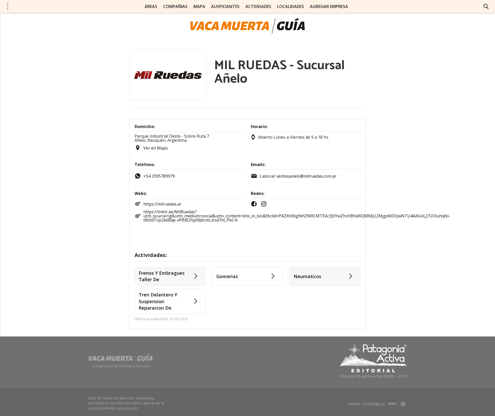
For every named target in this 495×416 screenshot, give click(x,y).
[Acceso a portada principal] (44, 6)
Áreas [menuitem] (151, 6)
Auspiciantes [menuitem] (225, 6)
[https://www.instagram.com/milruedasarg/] (265, 204)
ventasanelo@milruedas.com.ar (306, 176)
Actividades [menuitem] (258, 6)
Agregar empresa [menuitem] (329, 6)
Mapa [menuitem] (199, 6)
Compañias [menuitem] (175, 6)
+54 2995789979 (159, 176)
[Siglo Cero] (403, 402)
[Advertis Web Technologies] (393, 402)
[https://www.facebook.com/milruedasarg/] (255, 204)
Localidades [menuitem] (290, 6)
